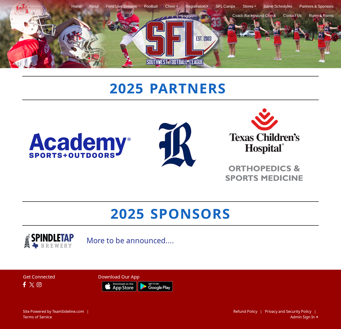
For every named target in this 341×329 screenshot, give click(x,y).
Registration (196, 6)
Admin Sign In (303, 317)
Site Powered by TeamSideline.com (53, 311)
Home (76, 6)
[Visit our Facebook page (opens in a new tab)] (25, 285)
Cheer (170, 6)
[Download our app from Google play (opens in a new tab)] (155, 285)
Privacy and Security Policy (288, 311)
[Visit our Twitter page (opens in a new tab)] (32, 284)
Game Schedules (278, 6)
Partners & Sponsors (316, 6)
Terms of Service (37, 317)
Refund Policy (245, 311)
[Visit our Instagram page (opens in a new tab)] (40, 285)
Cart (34, 11)
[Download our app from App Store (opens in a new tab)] (119, 285)
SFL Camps (225, 6)
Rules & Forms (321, 16)
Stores (248, 6)
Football (151, 6)
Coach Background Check (254, 16)
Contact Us (292, 16)
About (94, 6)
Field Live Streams (121, 6)
